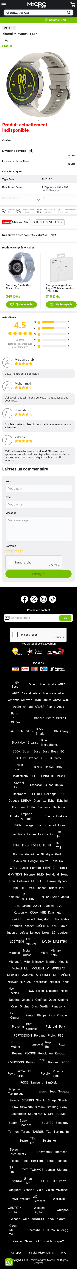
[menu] (3, 4)
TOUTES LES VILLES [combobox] (45, 222)
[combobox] (35, 12)
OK (65, 618)
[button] (9, 28)
